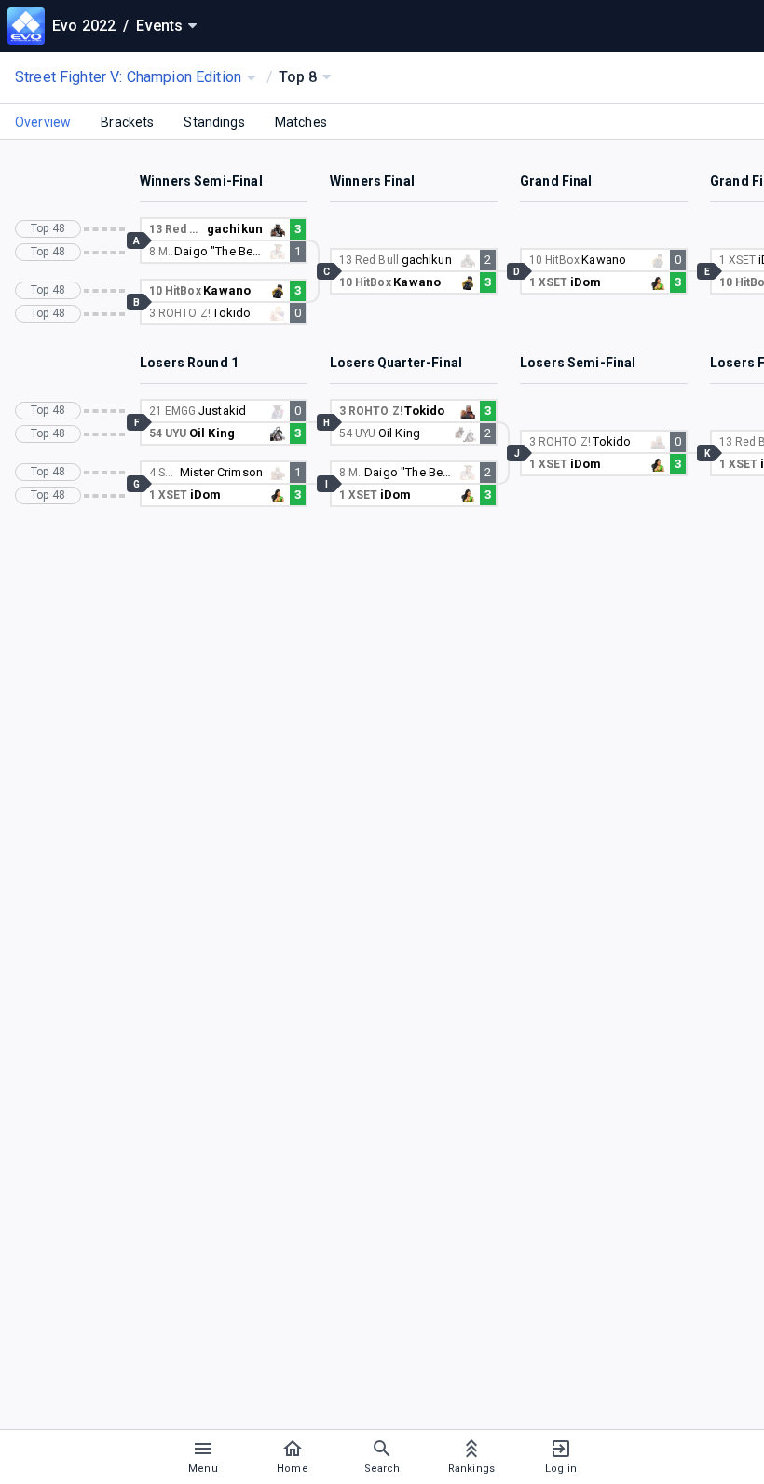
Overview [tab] (43, 122)
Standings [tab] (214, 122)
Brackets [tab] (127, 122)
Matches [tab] (301, 122)
